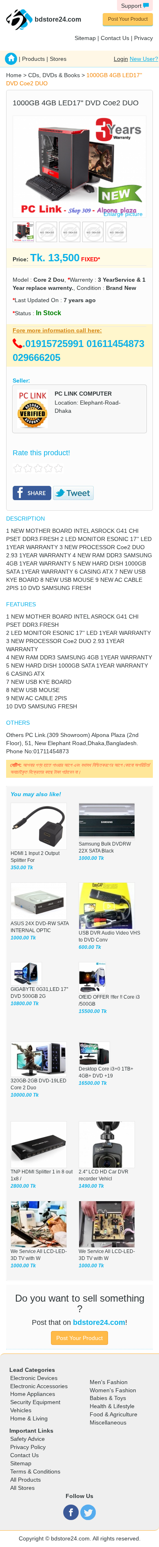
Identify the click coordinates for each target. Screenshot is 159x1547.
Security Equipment (35, 1402)
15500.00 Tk (93, 1011)
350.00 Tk (22, 867)
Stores (58, 59)
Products (33, 59)
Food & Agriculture (113, 1414)
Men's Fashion (109, 1382)
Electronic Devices (33, 1378)
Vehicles (20, 1410)
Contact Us (115, 38)
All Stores (22, 1488)
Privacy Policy (28, 1447)
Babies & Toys (108, 1398)
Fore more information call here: (57, 330)
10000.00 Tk (25, 1095)
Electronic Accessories (39, 1386)
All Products (25, 1479)
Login (121, 59)
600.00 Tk (90, 947)
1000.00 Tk (91, 858)
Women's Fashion (113, 1390)
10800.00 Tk (25, 1003)
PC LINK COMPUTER (83, 393)
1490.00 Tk (91, 1186)
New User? (144, 59)
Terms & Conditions (35, 1471)
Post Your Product (128, 19)
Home (14, 75)
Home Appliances (32, 1394)
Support (132, 5)
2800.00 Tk (23, 1186)
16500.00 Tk (93, 1083)
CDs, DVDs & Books (54, 75)
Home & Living (29, 1418)
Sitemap (85, 38)
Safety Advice (27, 1439)
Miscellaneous (108, 1422)
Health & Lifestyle (112, 1406)
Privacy (143, 38)
